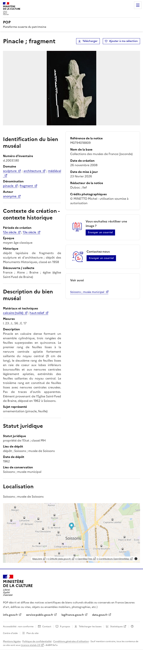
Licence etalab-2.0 (30, 645)
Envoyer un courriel (100, 232)
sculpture (10, 171)
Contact (46, 626)
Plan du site (32, 633)
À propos (65, 626)
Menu (138, 5)
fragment (26, 186)
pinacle (8, 186)
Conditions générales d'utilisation (71, 641)
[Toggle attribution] (136, 558)
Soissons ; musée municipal (87, 292)
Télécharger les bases (90, 626)
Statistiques (116, 626)
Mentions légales (12, 641)
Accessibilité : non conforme (18, 626)
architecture (32, 171)
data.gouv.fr (100, 615)
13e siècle (29, 232)
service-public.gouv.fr (39, 615)
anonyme (9, 196)
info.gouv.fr (10, 615)
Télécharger (90, 41)
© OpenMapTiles (83, 558)
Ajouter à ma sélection (123, 41)
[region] (71, 533)
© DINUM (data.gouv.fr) (59, 558)
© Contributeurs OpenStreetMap (113, 558)
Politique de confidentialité (37, 641)
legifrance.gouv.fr (72, 615)
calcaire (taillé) (13, 313)
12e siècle (9, 232)
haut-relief (37, 313)
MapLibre (37, 558)
